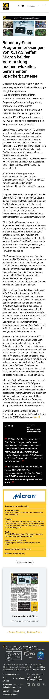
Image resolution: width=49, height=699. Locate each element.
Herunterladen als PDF (23, 616)
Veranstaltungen (20, 678)
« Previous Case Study (16, 632)
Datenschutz (18, 684)
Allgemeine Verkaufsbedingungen (12, 685)
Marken (6, 690)
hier (35, 417)
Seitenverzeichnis (10, 694)
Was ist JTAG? (39, 669)
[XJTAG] (6, 6)
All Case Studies (24, 562)
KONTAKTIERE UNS (35, 674)
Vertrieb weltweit (33, 677)
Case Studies (6, 679)
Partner (16, 674)
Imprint (16, 690)
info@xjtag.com (36, 679)
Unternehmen (8, 674)
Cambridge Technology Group (24, 646)
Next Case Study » (34, 632)
